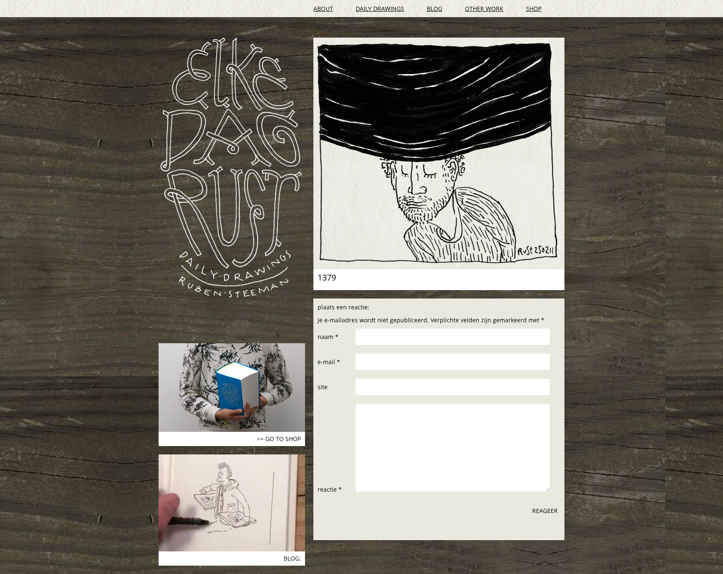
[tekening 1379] (439, 153)
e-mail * (329, 362)
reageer (545, 511)
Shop (533, 9)
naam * (328, 337)
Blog (434, 9)
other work (484, 9)
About (323, 9)
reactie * (330, 489)
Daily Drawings (380, 9)
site (323, 387)
